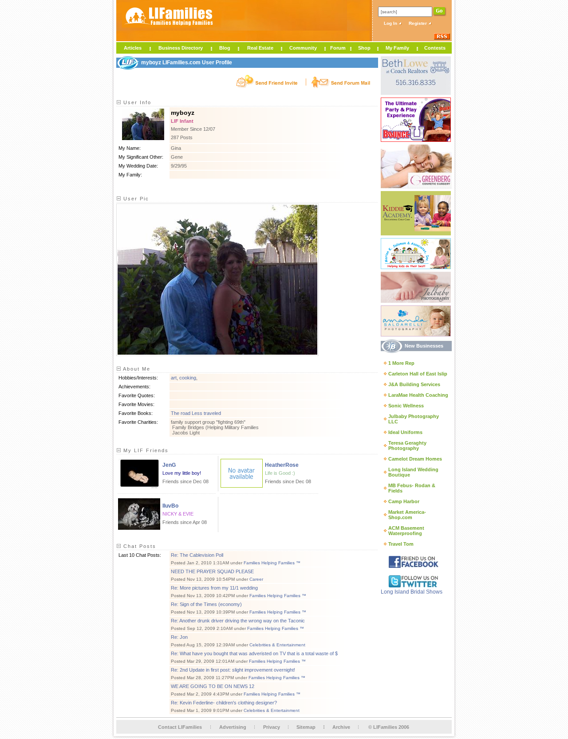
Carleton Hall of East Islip (417, 373)
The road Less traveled (196, 413)
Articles (133, 48)
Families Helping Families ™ (272, 562)
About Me (135, 368)
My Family (397, 48)
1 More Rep (401, 363)
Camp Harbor (403, 501)
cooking (187, 377)
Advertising (232, 727)
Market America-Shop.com (407, 514)
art (174, 377)
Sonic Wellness (406, 405)
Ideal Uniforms (405, 432)
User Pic (135, 198)
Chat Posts (138, 546)
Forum (338, 48)
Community (303, 48)
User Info (136, 102)
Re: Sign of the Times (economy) (206, 604)
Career (256, 579)
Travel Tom (401, 544)
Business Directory (180, 48)
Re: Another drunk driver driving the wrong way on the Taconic (238, 620)
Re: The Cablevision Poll (197, 555)
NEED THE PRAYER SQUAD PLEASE (212, 571)
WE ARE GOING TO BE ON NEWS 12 (212, 686)
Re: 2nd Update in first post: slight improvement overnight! (233, 670)
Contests (435, 48)
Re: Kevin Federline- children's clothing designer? (224, 702)
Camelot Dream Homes (415, 458)
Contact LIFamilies (180, 727)
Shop (364, 48)
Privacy (271, 727)
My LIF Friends (145, 450)
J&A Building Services (414, 384)
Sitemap (306, 727)
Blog (224, 48)
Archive (341, 727)
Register (418, 23)
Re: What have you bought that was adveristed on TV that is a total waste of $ (254, 653)
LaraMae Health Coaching (418, 395)
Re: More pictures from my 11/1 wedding (214, 587)
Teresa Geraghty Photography (407, 445)
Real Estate (260, 48)
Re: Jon (179, 637)
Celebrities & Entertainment (277, 644)
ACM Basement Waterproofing (406, 530)
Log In (391, 23)
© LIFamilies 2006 (388, 727)
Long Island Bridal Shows (411, 592)
